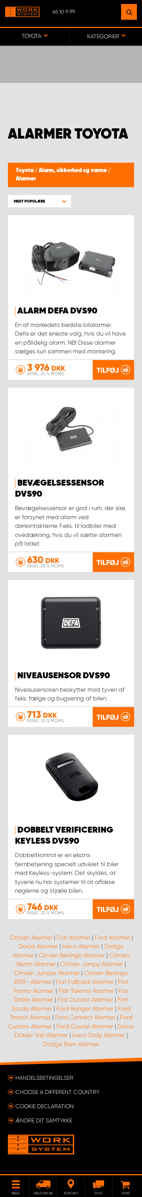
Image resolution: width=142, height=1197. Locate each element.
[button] (39, 201)
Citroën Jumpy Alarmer (91, 964)
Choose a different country (57, 1092)
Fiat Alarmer (73, 937)
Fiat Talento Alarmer (86, 990)
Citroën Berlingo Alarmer (71, 955)
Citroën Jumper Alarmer (47, 973)
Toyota (25, 170)
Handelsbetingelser (44, 1078)
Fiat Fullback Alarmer (85, 981)
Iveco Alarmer (81, 946)
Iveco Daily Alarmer (98, 1035)
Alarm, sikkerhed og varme (73, 170)
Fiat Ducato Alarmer (85, 999)
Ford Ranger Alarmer (85, 1008)
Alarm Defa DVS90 (57, 311)
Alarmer (26, 179)
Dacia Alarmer (38, 946)
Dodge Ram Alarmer (71, 1044)
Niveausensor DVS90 (63, 676)
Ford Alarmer (112, 937)
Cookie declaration (44, 1106)
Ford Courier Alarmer (84, 1026)
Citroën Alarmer (30, 937)
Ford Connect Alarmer (85, 1017)
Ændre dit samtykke (43, 1120)
